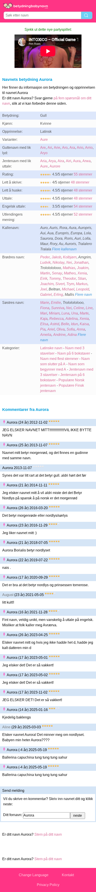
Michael (68, 289)
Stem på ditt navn (48, 834)
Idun (74, 324)
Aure (44, 139)
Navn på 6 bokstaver (73, 353)
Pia (43, 329)
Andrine (59, 335)
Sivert (60, 284)
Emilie (56, 302)
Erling (58, 294)
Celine (78, 308)
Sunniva (57, 308)
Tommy (55, 278)
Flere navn (83, 294)
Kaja (44, 318)
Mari (43, 313)
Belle (65, 324)
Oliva (60, 329)
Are (43, 147)
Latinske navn (51, 348)
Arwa (86, 161)
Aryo (44, 153)
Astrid (54, 324)
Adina (72, 335)
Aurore (55, 166)
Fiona (44, 308)
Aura (77, 161)
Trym (70, 284)
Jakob (56, 257)
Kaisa (84, 324)
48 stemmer (80, 182)
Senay (57, 273)
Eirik (43, 278)
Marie (44, 302)
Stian (82, 278)
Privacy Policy (48, 885)
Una (74, 313)
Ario (80, 147)
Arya (52, 161)
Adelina (71, 318)
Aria (43, 161)
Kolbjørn (70, 257)
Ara (72, 147)
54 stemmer (83, 206)
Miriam (54, 313)
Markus (82, 284)
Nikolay (58, 262)
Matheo (70, 273)
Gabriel (46, 294)
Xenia (82, 273)
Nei (69, 262)
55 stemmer (83, 174)
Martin (45, 273)
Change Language (33, 875)
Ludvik (45, 262)
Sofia (71, 329)
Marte (84, 313)
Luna (65, 313)
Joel (43, 289)
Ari (50, 147)
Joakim (82, 268)
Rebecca (56, 318)
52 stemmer (83, 214)
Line (89, 308)
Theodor (69, 278)
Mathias (69, 268)
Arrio (89, 147)
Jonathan (81, 262)
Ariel (51, 329)
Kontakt (68, 875)
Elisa (44, 324)
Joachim (47, 284)
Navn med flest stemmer (59, 359)
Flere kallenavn (64, 249)
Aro (65, 147)
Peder (45, 257)
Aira (61, 161)
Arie (57, 147)
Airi (68, 161)
